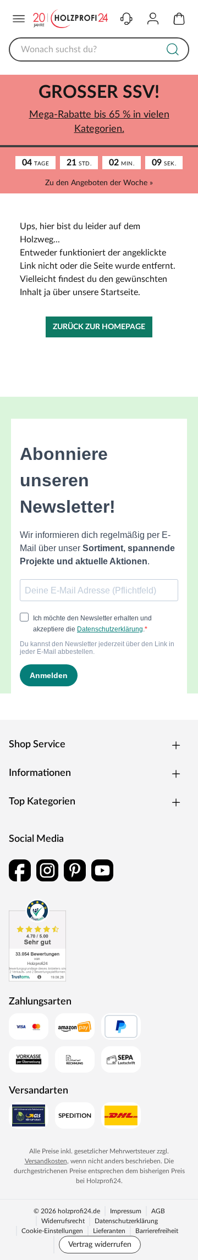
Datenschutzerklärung (126, 1221)
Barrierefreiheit (156, 1231)
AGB (158, 1211)
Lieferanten (109, 1231)
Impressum (125, 1211)
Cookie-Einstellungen (52, 1231)
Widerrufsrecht (63, 1221)
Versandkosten (46, 1161)
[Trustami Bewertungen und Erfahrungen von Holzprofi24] (37, 940)
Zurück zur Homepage (99, 327)
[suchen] (173, 49)
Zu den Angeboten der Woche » (99, 183)
